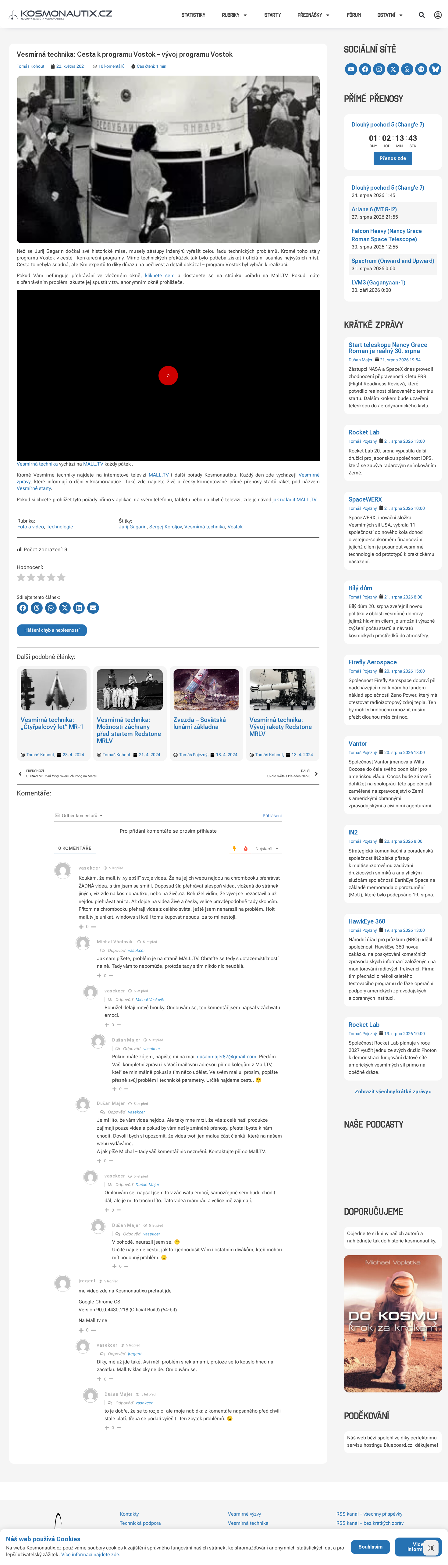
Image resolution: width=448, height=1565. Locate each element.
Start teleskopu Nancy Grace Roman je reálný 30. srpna (388, 348)
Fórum (354, 15)
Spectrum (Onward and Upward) (393, 261)
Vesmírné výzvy (244, 1514)
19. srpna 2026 (398, 930)
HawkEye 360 (367, 921)
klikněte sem (160, 275)
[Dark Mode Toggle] (431, 1548)
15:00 (419, 671)
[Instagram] (379, 69)
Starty (273, 15)
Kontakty (129, 1514)
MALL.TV (93, 464)
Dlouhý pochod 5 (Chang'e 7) (388, 124)
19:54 (415, 359)
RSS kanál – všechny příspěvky (369, 1514)
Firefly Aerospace (373, 662)
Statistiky (193, 15)
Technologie (60, 527)
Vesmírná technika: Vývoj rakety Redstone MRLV (281, 727)
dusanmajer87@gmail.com (226, 1056)
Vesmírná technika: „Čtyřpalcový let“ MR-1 (52, 723)
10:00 (419, 508)
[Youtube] (351, 69)
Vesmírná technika (37, 464)
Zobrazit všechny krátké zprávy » (393, 1092)
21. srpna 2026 (394, 359)
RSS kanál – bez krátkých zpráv (370, 1523)
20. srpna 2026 (398, 671)
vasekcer (136, 950)
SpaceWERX (365, 499)
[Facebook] (365, 69)
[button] (422, 15)
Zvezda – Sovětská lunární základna (199, 723)
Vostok (235, 527)
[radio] (21, 578)
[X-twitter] (393, 69)
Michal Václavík (115, 941)
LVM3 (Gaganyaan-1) (378, 282)
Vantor (358, 743)
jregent (135, 1353)
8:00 (418, 597)
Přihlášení (271, 815)
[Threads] (407, 69)
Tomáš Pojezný (363, 441)
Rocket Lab (364, 432)
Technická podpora (140, 1523)
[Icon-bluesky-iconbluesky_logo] (435, 69)
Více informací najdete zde (90, 1554)
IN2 (353, 832)
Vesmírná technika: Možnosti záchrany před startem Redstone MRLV (129, 730)
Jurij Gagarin (133, 527)
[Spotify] (421, 69)
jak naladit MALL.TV (294, 499)
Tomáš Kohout (30, 66)
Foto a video (30, 527)
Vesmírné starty (34, 488)
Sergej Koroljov (165, 527)
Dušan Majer (360, 359)
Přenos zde (393, 158)
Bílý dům (360, 588)
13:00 (419, 441)
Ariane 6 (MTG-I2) (374, 209)
